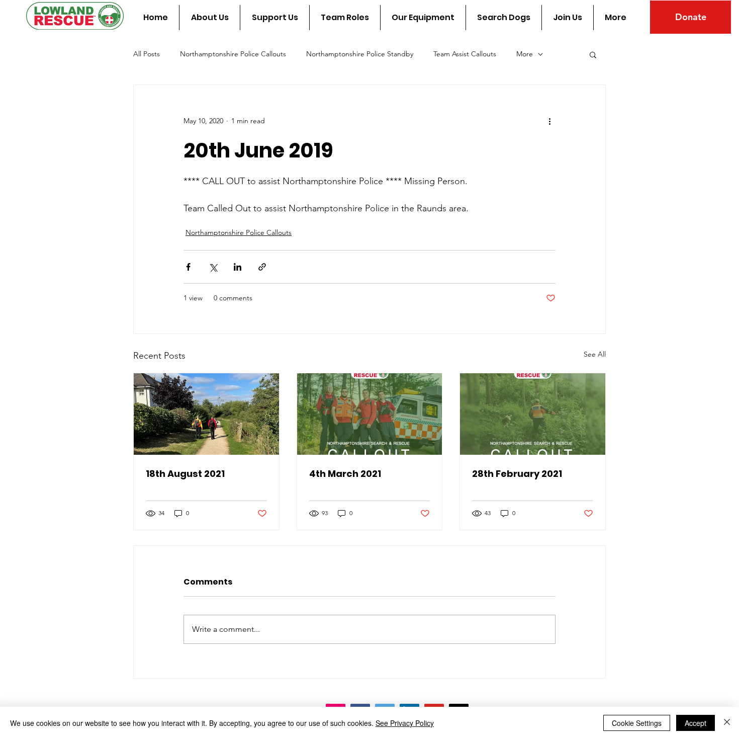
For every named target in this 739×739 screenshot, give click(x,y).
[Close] (727, 723)
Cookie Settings (637, 723)
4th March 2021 (345, 473)
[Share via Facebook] (188, 267)
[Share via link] (262, 267)
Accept (695, 723)
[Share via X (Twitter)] (213, 267)
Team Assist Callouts (464, 53)
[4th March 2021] (369, 414)
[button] (593, 54)
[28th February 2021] (532, 414)
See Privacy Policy (405, 723)
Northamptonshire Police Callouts (233, 53)
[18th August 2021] (206, 414)
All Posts (146, 53)
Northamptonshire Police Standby (359, 53)
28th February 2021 (517, 473)
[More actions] (549, 121)
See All (595, 354)
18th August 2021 (185, 473)
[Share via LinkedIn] (237, 267)
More (524, 53)
